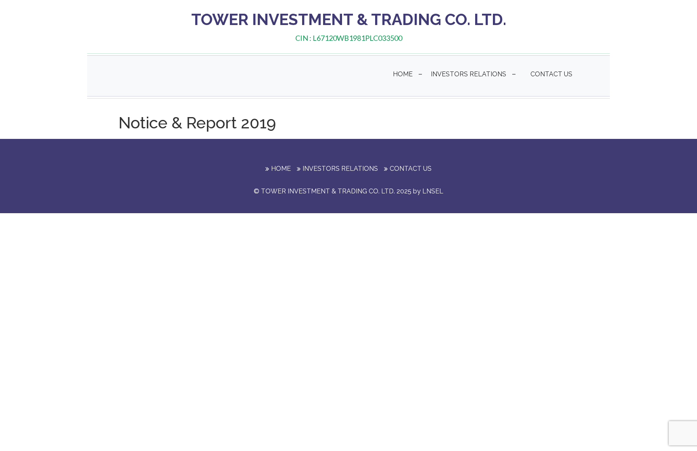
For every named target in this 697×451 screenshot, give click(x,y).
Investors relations (468, 74)
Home (403, 74)
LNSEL (432, 191)
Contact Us (551, 74)
